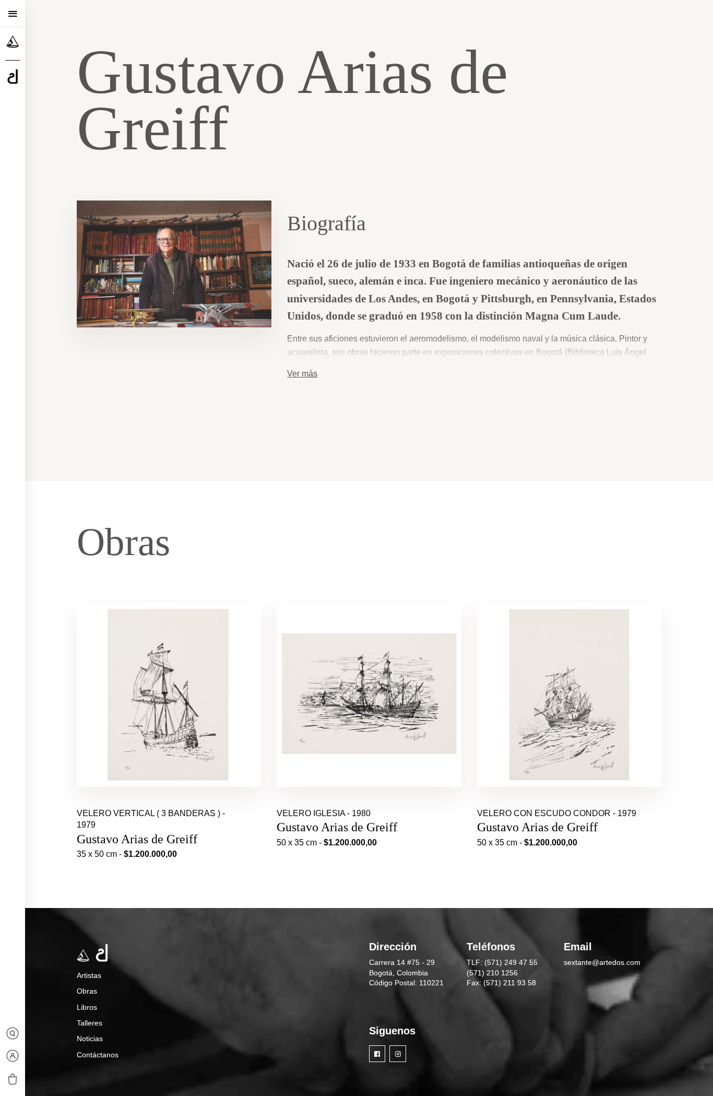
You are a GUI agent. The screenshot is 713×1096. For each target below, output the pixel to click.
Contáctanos (97, 1055)
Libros (87, 1007)
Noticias (90, 1038)
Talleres (89, 1023)
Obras (87, 991)
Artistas (89, 975)
